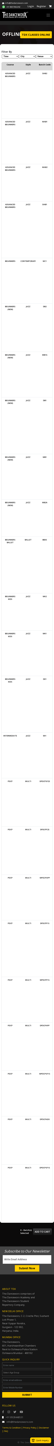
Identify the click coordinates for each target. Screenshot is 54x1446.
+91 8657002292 (13, 7)
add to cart (42, 1231)
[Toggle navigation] (48, 15)
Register (41, 6)
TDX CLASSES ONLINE (36, 34)
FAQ (6, 1431)
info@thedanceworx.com (16, 3)
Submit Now (27, 1268)
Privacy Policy (30, 1427)
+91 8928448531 (14, 1417)
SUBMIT (27, 1394)
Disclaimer (44, 1427)
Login (31, 6)
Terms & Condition (11, 1427)
